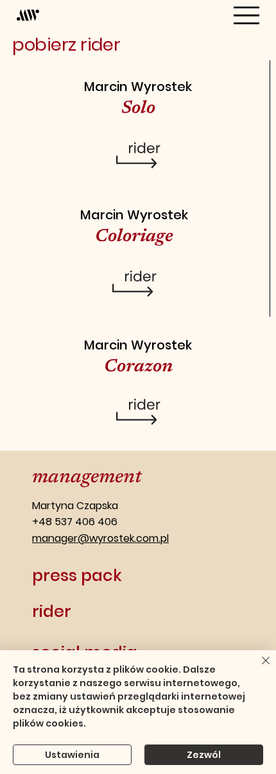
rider (51, 611)
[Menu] (246, 15)
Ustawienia (72, 754)
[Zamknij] (258, 668)
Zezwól (204, 754)
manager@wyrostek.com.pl (100, 538)
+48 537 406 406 (74, 521)
